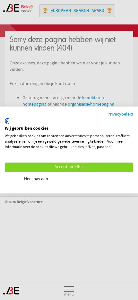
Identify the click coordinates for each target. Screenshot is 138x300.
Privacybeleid (120, 114)
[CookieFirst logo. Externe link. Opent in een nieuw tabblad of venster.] (7, 121)
